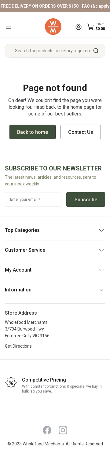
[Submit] (98, 50)
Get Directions (18, 346)
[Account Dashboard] (78, 27)
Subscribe (86, 200)
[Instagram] (63, 430)
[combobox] (55, 51)
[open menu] (8, 27)
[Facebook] (47, 430)
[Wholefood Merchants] (53, 26)
